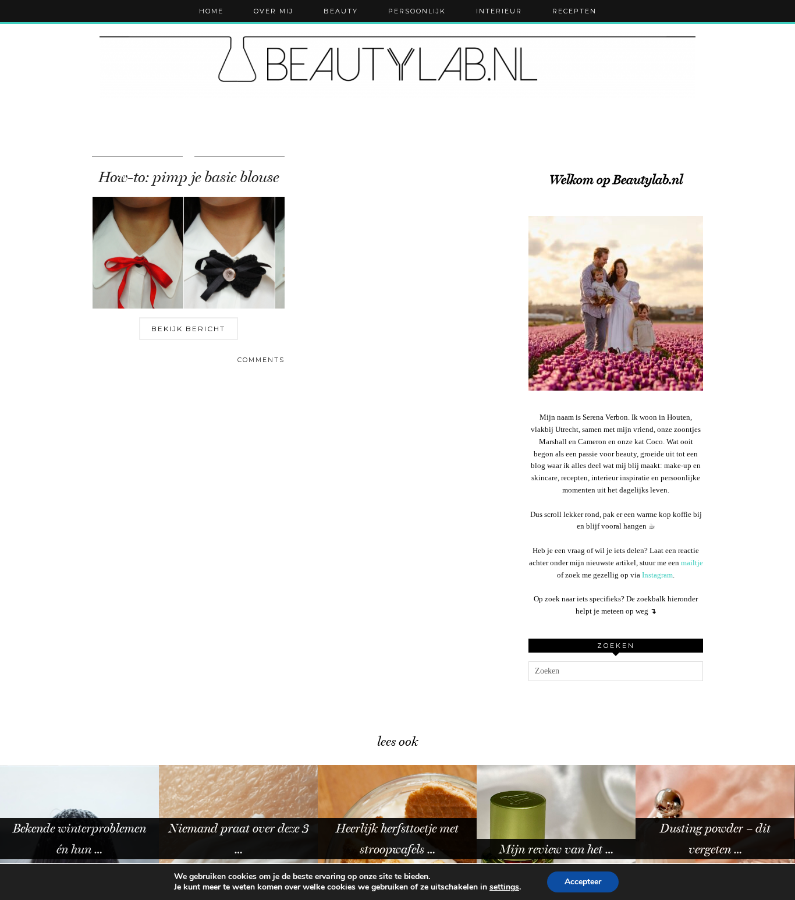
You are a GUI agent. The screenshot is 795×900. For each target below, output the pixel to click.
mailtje (692, 562)
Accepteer (583, 881)
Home (211, 11)
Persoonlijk (417, 11)
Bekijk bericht (188, 328)
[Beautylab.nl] (397, 63)
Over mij (273, 11)
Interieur (499, 11)
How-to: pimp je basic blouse (188, 177)
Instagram (657, 575)
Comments (261, 360)
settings (504, 887)
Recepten (574, 11)
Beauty (341, 11)
